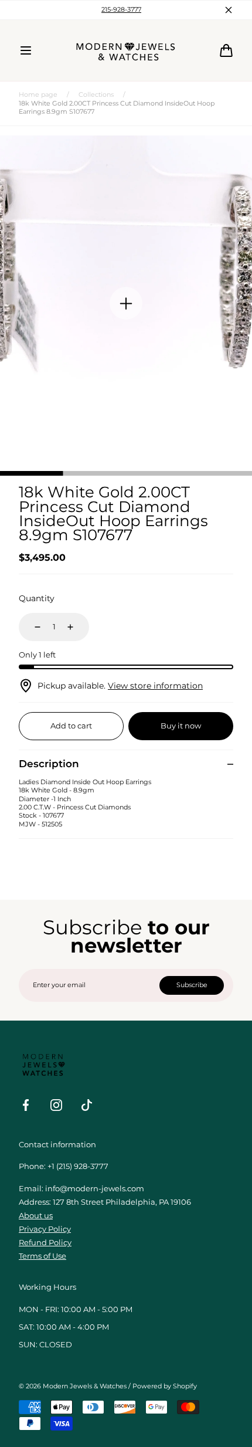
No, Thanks (126, 782)
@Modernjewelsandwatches (126, 706)
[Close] (219, 650)
